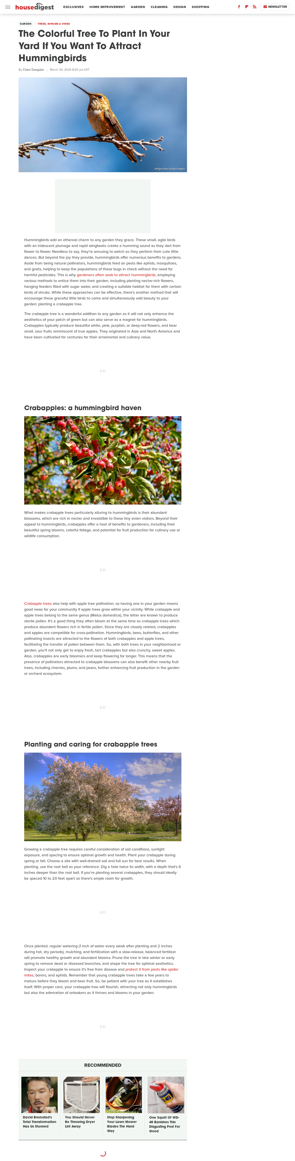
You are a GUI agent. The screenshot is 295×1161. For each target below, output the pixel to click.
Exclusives (73, 7)
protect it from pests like (146, 969)
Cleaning (159, 7)
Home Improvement (107, 7)
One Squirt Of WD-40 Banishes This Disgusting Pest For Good (164, 1124)
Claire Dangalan (33, 69)
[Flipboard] (247, 7)
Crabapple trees (38, 603)
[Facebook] (239, 7)
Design (179, 7)
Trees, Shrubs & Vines (54, 24)
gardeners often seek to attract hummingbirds (116, 275)
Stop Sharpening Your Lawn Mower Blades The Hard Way (121, 1124)
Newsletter (277, 7)
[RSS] (254, 7)
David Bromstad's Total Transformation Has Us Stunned (39, 1122)
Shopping (200, 7)
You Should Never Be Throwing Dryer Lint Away (80, 1122)
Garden (138, 7)
